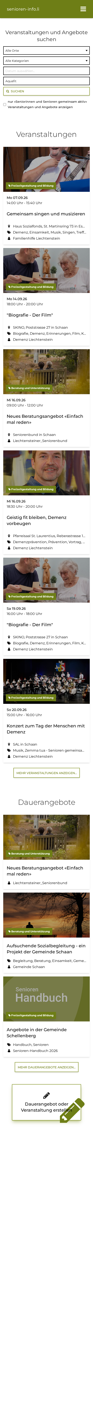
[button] (83, 9)
